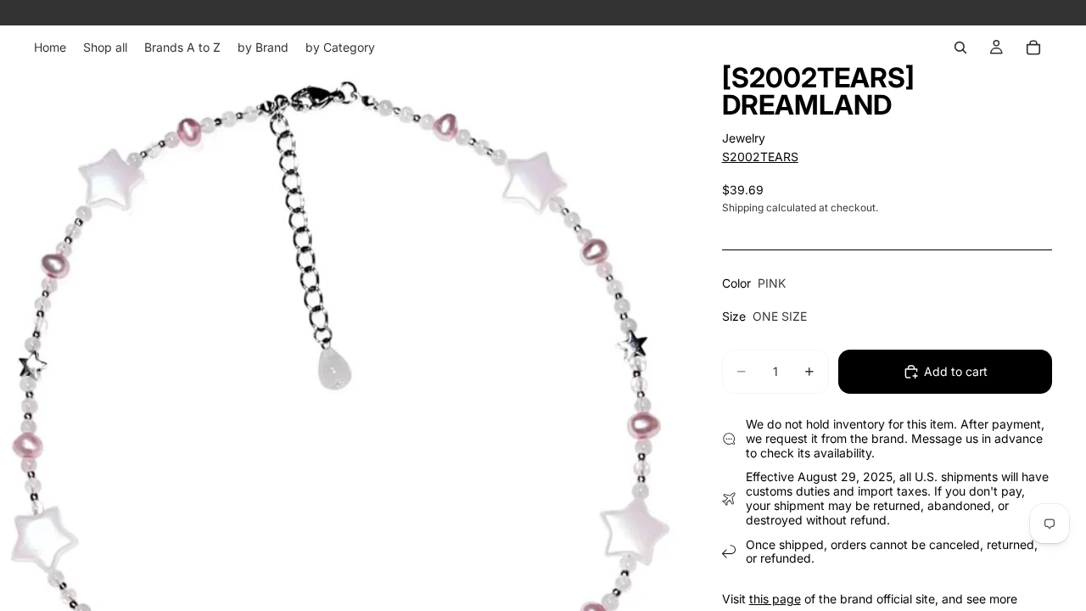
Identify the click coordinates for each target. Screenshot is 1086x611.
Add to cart (956, 371)
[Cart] (1033, 47)
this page (775, 598)
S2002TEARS (760, 156)
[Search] (960, 47)
